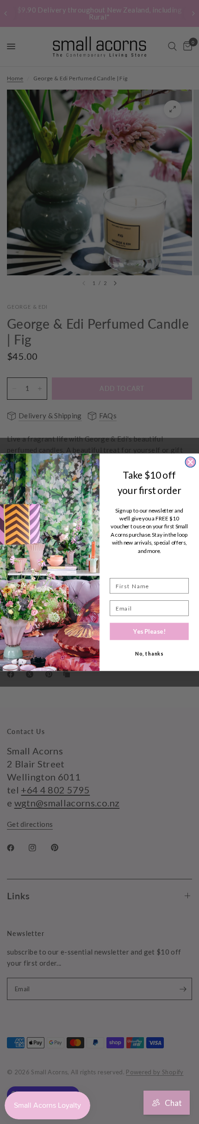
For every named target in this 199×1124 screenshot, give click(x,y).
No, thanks (149, 653)
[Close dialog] (190, 462)
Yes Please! (149, 631)
